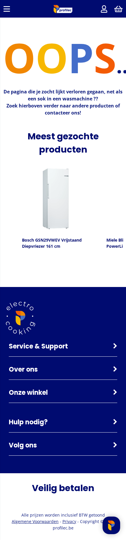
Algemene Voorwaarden (35, 521)
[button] (9, 208)
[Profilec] (63, 11)
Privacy (69, 521)
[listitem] (56, 208)
